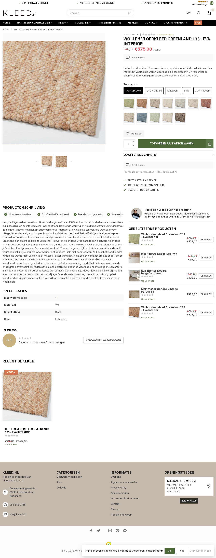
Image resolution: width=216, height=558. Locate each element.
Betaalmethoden (120, 493)
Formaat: (131, 84)
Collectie (82, 22)
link (208, 216)
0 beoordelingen (165, 34)
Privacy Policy (118, 487)
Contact (151, 22)
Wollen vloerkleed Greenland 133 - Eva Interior (38, 29)
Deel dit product (166, 172)
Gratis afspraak (175, 22)
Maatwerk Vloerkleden (33, 22)
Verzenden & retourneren (125, 498)
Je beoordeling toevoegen (103, 340)
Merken (133, 22)
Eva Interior (131, 35)
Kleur (62, 22)
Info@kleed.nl (17, 514)
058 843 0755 (17, 504)
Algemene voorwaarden (124, 482)
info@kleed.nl (156, 216)
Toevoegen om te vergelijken (139, 172)
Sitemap (115, 509)
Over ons (116, 476)
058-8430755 (177, 216)
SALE (198, 22)
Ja (169, 550)
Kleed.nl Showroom (121, 514)
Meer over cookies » (200, 551)
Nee (182, 550)
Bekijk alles (189, 500)
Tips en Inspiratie (109, 22)
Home (6, 22)
